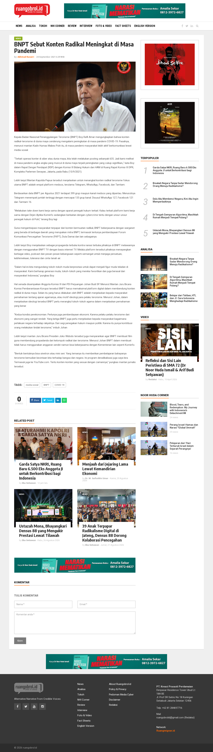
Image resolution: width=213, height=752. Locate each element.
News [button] (19, 25)
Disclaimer (114, 699)
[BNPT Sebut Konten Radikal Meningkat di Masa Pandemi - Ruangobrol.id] (32, 10)
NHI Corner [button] (58, 25)
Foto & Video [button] (104, 25)
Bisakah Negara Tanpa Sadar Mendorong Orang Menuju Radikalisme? (175, 184)
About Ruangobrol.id (120, 684)
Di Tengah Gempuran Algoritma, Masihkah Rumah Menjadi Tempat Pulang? (175, 216)
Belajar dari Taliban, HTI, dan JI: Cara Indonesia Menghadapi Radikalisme (184, 298)
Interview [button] (86, 25)
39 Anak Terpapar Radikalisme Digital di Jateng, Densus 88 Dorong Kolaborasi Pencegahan (104, 532)
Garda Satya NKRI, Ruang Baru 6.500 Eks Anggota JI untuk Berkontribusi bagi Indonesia (41, 470)
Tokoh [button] (43, 25)
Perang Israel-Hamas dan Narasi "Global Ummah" (184, 426)
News (18, 38)
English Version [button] (144, 25)
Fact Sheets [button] (123, 25)
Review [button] (72, 25)
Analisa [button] (31, 25)
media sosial (32, 385)
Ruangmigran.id (165, 730)
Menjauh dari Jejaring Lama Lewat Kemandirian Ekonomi (105, 468)
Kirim (20, 640)
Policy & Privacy (117, 689)
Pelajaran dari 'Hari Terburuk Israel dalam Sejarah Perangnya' (182, 446)
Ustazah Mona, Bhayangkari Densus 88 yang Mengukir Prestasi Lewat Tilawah (43, 530)
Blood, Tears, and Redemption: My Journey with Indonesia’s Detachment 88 (183, 408)
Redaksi (113, 704)
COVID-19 (59, 385)
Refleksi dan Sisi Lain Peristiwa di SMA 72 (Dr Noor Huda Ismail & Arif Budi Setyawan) (170, 367)
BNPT (46, 385)
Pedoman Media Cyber (121, 694)
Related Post (24, 420)
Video (148, 329)
